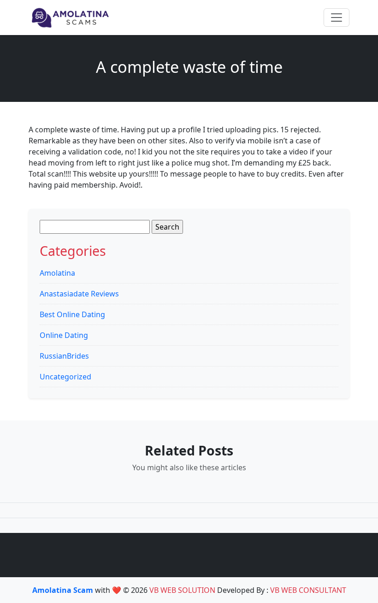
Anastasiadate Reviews (79, 294)
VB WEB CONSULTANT (308, 590)
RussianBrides (64, 356)
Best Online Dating (72, 314)
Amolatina (57, 273)
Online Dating (64, 335)
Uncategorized (65, 377)
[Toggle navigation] (336, 17)
